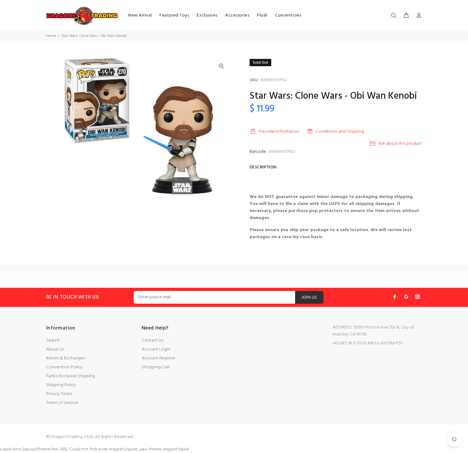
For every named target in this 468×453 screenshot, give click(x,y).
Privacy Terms (59, 394)
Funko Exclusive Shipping (70, 376)
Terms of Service (62, 403)
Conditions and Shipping (340, 131)
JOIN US (309, 297)
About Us (55, 349)
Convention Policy (64, 367)
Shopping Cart (156, 367)
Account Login (156, 349)
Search (53, 340)
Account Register (158, 358)
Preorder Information (279, 131)
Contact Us (152, 340)
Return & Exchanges (65, 358)
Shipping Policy (61, 385)
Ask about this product (400, 143)
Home (51, 36)
